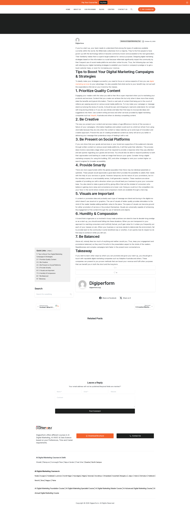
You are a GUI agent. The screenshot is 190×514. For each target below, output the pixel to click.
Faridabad (50, 476)
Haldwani (151, 476)
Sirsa (42, 480)
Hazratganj (77, 476)
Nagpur (48, 480)
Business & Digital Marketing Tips (81, 26)
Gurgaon (43, 476)
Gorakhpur (98, 476)
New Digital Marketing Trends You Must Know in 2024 (141, 353)
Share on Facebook (109, 298)
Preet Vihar (79, 462)
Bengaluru (123, 476)
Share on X (127, 298)
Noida (37, 476)
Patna (54, 480)
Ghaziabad (107, 476)
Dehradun (143, 476)
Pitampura (46, 462)
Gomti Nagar (67, 476)
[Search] (71, 294)
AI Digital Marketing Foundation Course (49, 488)
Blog (64, 26)
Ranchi (37, 480)
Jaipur (130, 476)
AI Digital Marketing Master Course (108, 488)
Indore (136, 476)
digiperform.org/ (95, 287)
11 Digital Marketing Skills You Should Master (108, 353)
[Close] (187, 2)
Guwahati (115, 476)
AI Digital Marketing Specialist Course (80, 488)
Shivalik (38, 462)
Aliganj (84, 476)
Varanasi (90, 476)
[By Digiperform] (46, 340)
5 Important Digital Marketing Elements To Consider (78, 353)
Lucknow (58, 476)
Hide (49, 251)
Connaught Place (57, 462)
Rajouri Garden (69, 462)
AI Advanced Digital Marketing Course (137, 488)
